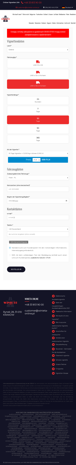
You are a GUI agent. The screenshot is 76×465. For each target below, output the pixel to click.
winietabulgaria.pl (32, 444)
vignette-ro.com (27, 437)
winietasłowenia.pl (46, 450)
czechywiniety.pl (59, 418)
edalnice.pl (25, 421)
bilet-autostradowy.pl (43, 414)
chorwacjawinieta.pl (17, 418)
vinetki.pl (14, 439)
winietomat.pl (10, 451)
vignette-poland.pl (13, 437)
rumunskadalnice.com (60, 430)
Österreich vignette (62, 356)
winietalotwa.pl (36, 446)
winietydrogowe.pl (33, 451)
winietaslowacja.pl (58, 448)
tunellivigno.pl (11, 436)
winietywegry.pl (17, 453)
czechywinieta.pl (46, 418)
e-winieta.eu (66, 420)
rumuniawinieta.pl (45, 430)
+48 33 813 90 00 (32, 2)
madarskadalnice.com (43, 427)
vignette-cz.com (51, 436)
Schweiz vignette (62, 360)
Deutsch (68, 7)
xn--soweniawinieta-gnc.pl (37, 455)
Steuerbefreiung (61, 344)
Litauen (50, 14)
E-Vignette (59, 369)
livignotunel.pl (37, 425)
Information (60, 23)
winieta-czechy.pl (25, 441)
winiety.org (21, 451)
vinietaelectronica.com (27, 439)
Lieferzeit (67, 23)
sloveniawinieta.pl (14, 432)
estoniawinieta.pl (14, 423)
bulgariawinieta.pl (26, 416)
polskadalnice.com (14, 430)
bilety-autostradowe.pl (59, 414)
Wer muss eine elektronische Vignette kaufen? (60, 325)
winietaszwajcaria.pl (31, 450)
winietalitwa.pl (24, 446)
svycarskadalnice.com (45, 434)
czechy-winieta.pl (32, 418)
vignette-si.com (40, 437)
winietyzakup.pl (46, 453)
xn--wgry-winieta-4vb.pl (56, 455)
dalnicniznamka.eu (28, 420)
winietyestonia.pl (64, 451)
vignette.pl (51, 437)
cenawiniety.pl (55, 416)
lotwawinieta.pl (13, 427)
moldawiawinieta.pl (15, 428)
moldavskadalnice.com (60, 427)
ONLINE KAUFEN (51, 7)
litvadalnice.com (61, 423)
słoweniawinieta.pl (61, 434)
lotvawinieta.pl (63, 425)
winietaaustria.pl (40, 443)
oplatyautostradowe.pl (46, 428)
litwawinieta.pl (25, 425)
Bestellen (15, 269)
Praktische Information (64, 311)
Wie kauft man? (17, 14)
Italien (54, 23)
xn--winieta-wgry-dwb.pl (48, 457)
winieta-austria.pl (11, 441)
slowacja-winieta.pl (61, 432)
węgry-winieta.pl (59, 453)
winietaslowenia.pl (17, 450)
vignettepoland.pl (63, 437)
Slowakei (31, 23)
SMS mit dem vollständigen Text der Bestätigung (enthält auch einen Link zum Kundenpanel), (39, 256)
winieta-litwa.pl (38, 441)
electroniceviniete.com (57, 421)
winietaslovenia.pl (44, 448)
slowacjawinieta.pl (15, 434)
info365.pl (51, 423)
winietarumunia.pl (30, 448)
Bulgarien (32, 14)
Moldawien (62, 14)
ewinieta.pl (42, 423)
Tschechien (39, 14)
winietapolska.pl (16, 448)
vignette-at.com (23, 436)
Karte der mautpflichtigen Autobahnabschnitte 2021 (61, 305)
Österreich (26, 14)
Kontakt (73, 23)
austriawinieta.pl (28, 414)
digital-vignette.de (43, 420)
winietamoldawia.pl (49, 446)
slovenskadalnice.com (29, 432)
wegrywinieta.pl (59, 439)
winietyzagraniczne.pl (31, 453)
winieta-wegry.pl (65, 441)
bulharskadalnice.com (41, 416)
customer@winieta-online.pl (28, 7)
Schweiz (43, 23)
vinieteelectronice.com (44, 439)
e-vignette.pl (55, 420)
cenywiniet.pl (66, 416)
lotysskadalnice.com (27, 427)
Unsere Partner (61, 364)
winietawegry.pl (60, 450)
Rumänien (73, 14)
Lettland (56, 14)
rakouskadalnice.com (29, 430)
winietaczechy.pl (61, 444)
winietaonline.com (64, 446)
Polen (67, 14)
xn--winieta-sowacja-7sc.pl (29, 457)
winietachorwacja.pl (47, 444)
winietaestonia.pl (11, 446)
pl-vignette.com (61, 428)
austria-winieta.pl (15, 414)
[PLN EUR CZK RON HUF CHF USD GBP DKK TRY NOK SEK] (36, 160)
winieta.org (29, 443)
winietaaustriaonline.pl (55, 443)
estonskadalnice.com (29, 423)
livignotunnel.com (50, 425)
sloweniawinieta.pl (29, 434)
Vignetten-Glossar (62, 373)
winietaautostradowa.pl (17, 444)
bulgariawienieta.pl (11, 416)
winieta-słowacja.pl (51, 441)
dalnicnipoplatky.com (12, 420)
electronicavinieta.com (39, 421)
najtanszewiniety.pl (30, 428)
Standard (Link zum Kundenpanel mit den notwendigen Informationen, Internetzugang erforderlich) (39, 249)
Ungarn (49, 23)
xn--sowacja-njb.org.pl (19, 455)
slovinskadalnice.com (46, 432)
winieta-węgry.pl (18, 443)
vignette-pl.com (64, 436)
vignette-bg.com (37, 436)
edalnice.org (15, 421)
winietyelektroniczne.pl (49, 451)
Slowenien (38, 23)
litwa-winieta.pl (13, 425)
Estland (45, 14)
